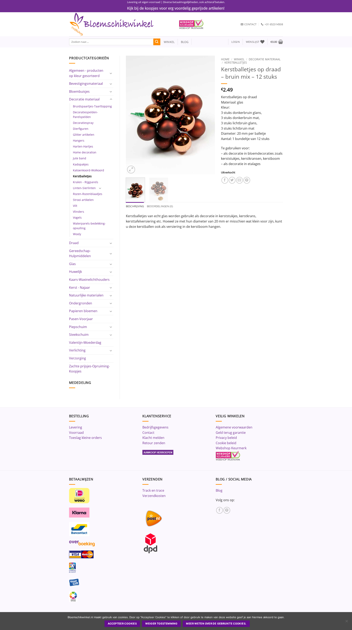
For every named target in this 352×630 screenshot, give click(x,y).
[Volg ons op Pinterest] (226, 510)
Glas (72, 264)
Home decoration (84, 152)
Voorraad (76, 432)
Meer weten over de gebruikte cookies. (216, 623)
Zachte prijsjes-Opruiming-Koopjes (89, 369)
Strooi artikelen (83, 200)
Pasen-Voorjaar (81, 319)
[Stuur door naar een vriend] (239, 180)
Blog (219, 490)
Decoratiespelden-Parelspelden (85, 114)
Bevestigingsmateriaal (86, 83)
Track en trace (153, 490)
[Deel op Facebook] (224, 180)
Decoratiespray (83, 123)
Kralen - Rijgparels (85, 182)
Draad (74, 243)
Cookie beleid (226, 443)
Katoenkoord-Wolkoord (88, 170)
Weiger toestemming (161, 623)
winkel (167, 42)
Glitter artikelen (83, 135)
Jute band (79, 158)
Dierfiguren (80, 129)
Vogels (77, 217)
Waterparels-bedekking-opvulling (89, 225)
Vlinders (78, 212)
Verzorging (77, 358)
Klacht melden (153, 437)
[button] (235, 42)
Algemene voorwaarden (234, 427)
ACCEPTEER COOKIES (122, 623)
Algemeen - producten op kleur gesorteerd (86, 73)
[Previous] (132, 115)
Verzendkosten (154, 495)
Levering (75, 427)
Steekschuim (79, 334)
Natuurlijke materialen (86, 295)
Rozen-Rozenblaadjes (87, 194)
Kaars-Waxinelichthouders (89, 279)
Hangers (78, 140)
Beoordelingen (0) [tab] (160, 206)
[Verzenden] (156, 42)
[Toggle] (111, 73)
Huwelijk (75, 271)
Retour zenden (153, 443)
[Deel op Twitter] (232, 180)
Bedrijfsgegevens (155, 427)
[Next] (208, 115)
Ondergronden (80, 303)
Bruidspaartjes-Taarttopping (92, 106)
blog (185, 42)
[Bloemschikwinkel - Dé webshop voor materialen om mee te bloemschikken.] (121, 24)
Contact (148, 432)
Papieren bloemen (83, 311)
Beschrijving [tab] (135, 206)
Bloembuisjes (79, 91)
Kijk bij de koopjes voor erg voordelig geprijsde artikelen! (175, 8)
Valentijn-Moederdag (85, 342)
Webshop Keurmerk (231, 448)
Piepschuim (78, 327)
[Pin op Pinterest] (246, 180)
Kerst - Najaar (79, 287)
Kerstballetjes (82, 176)
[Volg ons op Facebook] (219, 510)
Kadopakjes (81, 164)
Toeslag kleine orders (85, 437)
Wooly (77, 234)
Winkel (239, 59)
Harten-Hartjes (83, 146)
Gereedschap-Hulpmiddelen (80, 253)
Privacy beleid (226, 437)
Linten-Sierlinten (84, 188)
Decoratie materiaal (84, 99)
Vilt (75, 206)
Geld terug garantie (231, 432)
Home (225, 59)
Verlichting (77, 350)
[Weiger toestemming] (346, 622)
